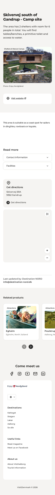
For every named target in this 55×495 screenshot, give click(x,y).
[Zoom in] (47, 250)
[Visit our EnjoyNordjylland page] (27, 373)
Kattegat (11, 413)
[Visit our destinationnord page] (43, 373)
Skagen (11, 416)
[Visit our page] (19, 373)
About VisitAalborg (16, 464)
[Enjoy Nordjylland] (17, 386)
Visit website (17, 98)
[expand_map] (47, 214)
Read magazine (14, 444)
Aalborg (11, 424)
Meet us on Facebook (17, 447)
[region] (27, 235)
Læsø (10, 420)
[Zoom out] (47, 258)
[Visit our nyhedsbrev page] (35, 373)
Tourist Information (16, 468)
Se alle (10, 427)
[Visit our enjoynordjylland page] (11, 373)
